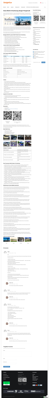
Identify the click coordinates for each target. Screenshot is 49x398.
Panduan (34, 374)
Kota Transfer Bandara (6, 377)
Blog (33, 375)
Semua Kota (5, 374)
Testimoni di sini (37, 44)
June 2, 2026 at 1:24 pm (10, 291)
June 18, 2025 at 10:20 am (10, 331)
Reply (15, 291)
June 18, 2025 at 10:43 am (12, 339)
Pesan (4, 350)
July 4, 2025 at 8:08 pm (12, 324)
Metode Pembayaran (35, 376)
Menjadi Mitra (34, 377)
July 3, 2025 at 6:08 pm (10, 305)
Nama (4, 358)
